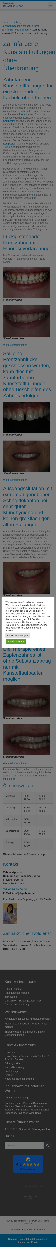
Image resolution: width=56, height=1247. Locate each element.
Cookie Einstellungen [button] (17, 635)
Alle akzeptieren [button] (16, 641)
